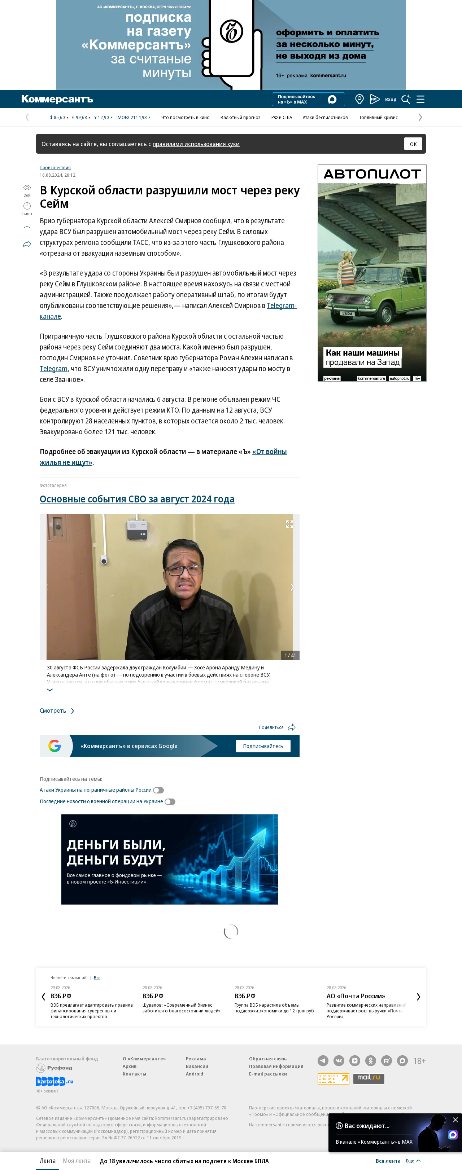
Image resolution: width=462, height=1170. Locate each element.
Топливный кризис (378, 117)
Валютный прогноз (241, 117)
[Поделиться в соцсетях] (27, 243)
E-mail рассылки (268, 1073)
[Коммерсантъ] (57, 99)
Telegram (53, 368)
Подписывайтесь (263, 745)
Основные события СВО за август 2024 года (137, 498)
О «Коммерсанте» (144, 1058)
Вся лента (388, 1160)
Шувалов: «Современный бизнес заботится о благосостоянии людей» (182, 1008)
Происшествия (55, 167)
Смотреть (54, 710)
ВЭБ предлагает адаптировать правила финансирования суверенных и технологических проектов (92, 1011)
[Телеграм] (323, 1060)
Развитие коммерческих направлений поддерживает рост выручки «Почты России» (366, 1011)
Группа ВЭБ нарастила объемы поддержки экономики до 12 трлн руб (274, 1008)
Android (194, 1073)
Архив (129, 1066)
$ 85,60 (57, 117)
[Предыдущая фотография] (47, 587)
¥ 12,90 (101, 117)
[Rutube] (386, 1060)
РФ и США (281, 117)
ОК (413, 144)
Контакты (134, 1073)
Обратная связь (268, 1058)
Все (97, 977)
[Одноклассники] (370, 1060)
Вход (391, 99)
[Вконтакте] (339, 1060)
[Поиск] (406, 99)
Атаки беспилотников (325, 117)
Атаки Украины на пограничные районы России (96, 789)
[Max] (402, 1060)
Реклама (196, 1058)
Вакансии (197, 1066)
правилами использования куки (196, 144)
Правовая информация (276, 1066)
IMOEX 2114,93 (131, 117)
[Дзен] (354, 1060)
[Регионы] (359, 99)
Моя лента (77, 1161)
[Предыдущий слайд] (43, 997)
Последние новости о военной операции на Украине (101, 801)
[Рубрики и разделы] (420, 99)
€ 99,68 (79, 117)
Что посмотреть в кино (185, 117)
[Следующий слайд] (418, 997)
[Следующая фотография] (292, 587)
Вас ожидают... (367, 1125)
